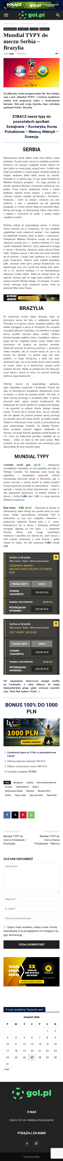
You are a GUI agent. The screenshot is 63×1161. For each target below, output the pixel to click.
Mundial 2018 (44, 791)
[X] (15, 814)
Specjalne (44, 29)
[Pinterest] (23, 814)
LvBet (24, 496)
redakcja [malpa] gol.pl (40, 1120)
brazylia (8, 786)
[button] (6, 15)
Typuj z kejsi (20, 795)
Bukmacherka (27, 23)
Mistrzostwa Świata (14, 791)
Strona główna (11, 23)
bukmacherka (22, 786)
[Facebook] (7, 814)
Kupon (36, 786)
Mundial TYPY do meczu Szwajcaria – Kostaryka (15, 840)
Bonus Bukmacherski (46, 782)
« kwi (6, 1069)
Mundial (30, 791)
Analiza (30, 782)
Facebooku (14, 684)
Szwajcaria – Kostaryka (25, 127)
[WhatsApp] (31, 814)
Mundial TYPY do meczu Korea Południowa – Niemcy (46, 840)
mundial (34, 29)
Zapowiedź (52, 795)
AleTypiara (43, 23)
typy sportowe (36, 795)
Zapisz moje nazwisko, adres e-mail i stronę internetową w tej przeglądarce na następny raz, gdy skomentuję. (31, 931)
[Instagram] (36, 1143)
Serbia (8, 795)
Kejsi (11, 53)
